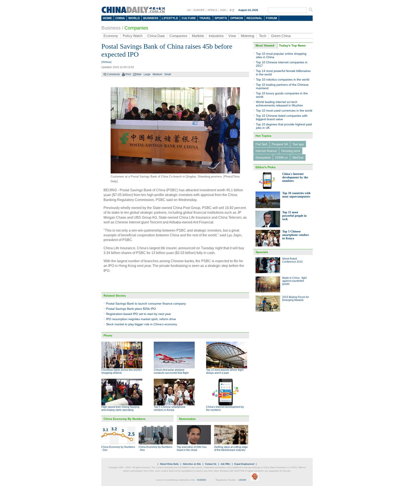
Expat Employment (244, 464)
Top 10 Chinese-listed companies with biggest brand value (281, 117)
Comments (113, 74)
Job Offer (225, 464)
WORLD (134, 18)
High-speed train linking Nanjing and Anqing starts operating (120, 408)
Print (128, 74)
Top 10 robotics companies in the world (282, 79)
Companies (136, 28)
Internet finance (266, 151)
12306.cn (281, 157)
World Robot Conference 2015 (292, 260)
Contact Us (210, 464)
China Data (156, 36)
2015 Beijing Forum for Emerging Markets (295, 299)
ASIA (223, 10)
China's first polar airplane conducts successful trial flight (171, 371)
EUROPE (199, 10)
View (232, 36)
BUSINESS (150, 18)
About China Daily (169, 464)
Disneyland (263, 157)
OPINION (236, 18)
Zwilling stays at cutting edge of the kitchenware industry (231, 449)
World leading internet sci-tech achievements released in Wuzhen (279, 103)
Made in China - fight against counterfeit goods (294, 280)
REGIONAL (254, 18)
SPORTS (221, 18)
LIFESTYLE (170, 18)
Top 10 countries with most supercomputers (296, 195)
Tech (262, 36)
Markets (198, 36)
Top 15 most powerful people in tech (294, 216)
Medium (157, 74)
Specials (262, 252)
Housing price (290, 151)
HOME (107, 18)
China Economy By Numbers (125, 419)
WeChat (297, 157)
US (189, 10)
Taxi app (298, 144)
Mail (138, 74)
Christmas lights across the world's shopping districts (121, 371)
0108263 (201, 480)
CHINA (120, 18)
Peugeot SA (280, 144)
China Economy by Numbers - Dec (118, 449)
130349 (242, 480)
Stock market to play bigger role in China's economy (141, 324)
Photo (108, 335)
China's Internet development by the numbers (295, 177)
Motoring (247, 36)
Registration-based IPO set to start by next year (138, 314)
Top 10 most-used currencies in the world (284, 110)
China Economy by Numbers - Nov (155, 449)
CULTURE (189, 18)
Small (167, 74)
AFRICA (212, 10)
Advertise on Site (192, 464)
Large (147, 74)
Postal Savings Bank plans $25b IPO (131, 308)
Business (111, 28)
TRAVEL (205, 18)
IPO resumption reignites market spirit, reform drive (141, 319)
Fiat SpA (261, 144)
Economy (111, 36)
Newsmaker (187, 419)
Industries (216, 36)
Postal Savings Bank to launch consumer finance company (146, 303)
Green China (281, 36)
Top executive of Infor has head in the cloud (192, 449)
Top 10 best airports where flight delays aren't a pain (224, 371)
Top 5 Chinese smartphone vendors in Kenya (169, 408)
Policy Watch (133, 36)
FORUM (271, 18)
